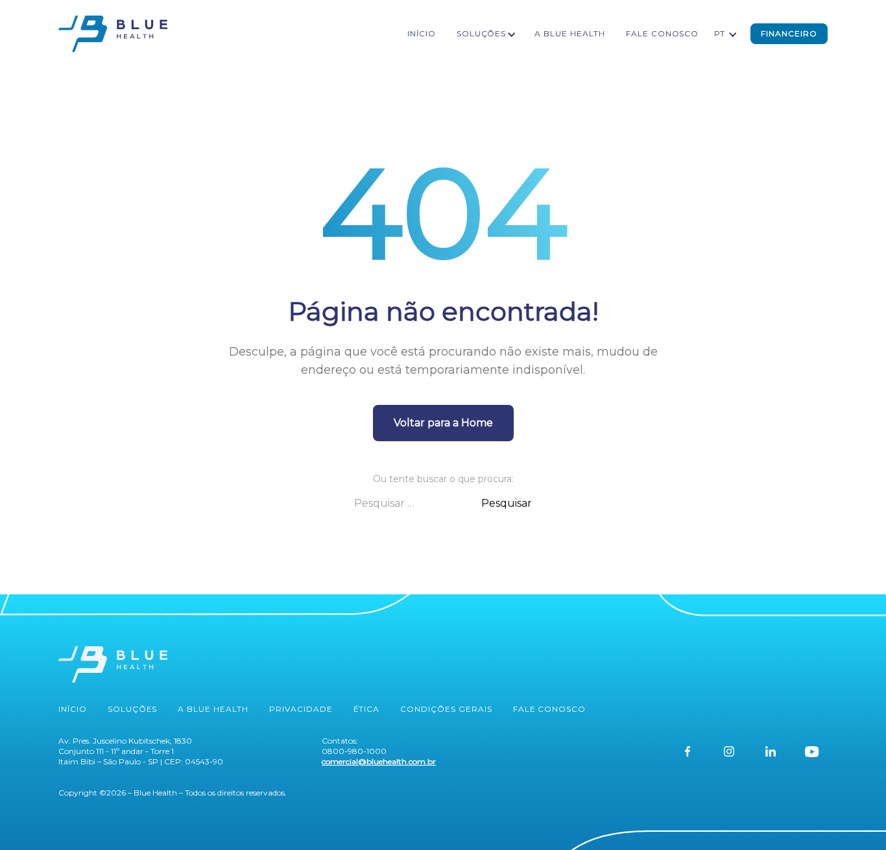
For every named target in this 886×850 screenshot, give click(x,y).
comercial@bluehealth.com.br (379, 761)
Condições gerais (446, 709)
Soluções (482, 33)
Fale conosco (662, 33)
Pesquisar (506, 503)
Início (421, 33)
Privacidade (301, 709)
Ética (366, 709)
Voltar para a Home (443, 423)
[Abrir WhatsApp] (853, 817)
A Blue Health (569, 33)
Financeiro (789, 33)
